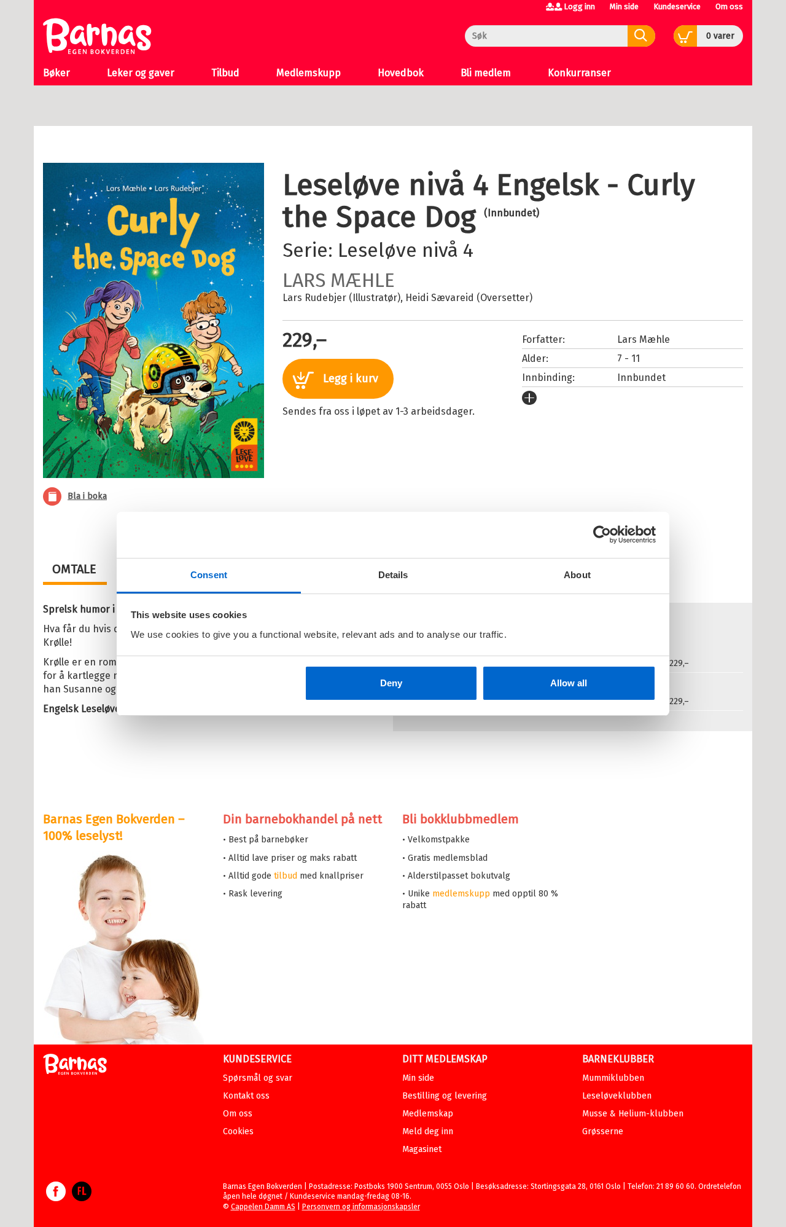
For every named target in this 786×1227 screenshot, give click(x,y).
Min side (624, 6)
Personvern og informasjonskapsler (361, 1206)
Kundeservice (677, 6)
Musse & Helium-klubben (632, 1113)
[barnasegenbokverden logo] (75, 1066)
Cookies (238, 1131)
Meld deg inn (427, 1131)
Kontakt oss (246, 1096)
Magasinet (422, 1149)
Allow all (568, 683)
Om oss (729, 6)
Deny (391, 683)
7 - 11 (628, 358)
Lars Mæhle (338, 280)
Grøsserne (602, 1131)
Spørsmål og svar (257, 1078)
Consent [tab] (208, 575)
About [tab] (577, 575)
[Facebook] (56, 1197)
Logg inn (579, 6)
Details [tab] (393, 575)
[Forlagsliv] (81, 1197)
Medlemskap (427, 1113)
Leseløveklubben (617, 1096)
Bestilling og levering (444, 1096)
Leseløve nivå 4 (405, 250)
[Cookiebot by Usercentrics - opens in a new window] (602, 534)
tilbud (285, 876)
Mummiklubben (613, 1078)
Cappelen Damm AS (263, 1206)
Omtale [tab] (74, 569)
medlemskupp (461, 893)
